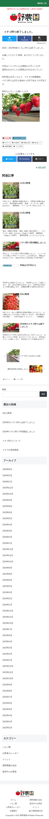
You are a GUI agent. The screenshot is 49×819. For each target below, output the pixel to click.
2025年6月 (7, 512)
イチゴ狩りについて (12, 441)
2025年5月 (7, 518)
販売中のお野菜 (10, 772)
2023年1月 (7, 660)
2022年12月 (8, 666)
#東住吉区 (26, 143)
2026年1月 (7, 482)
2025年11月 (8, 488)
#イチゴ (7, 143)
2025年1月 (7, 543)
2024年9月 (7, 568)
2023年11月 (8, 617)
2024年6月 (7, 580)
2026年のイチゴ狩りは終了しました (19, 422)
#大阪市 (16, 143)
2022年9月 (7, 685)
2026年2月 (7, 475)
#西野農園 (8, 146)
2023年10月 (8, 623)
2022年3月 (7, 722)
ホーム (13, 800)
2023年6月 (7, 635)
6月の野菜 (7, 413)
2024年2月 (7, 598)
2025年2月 (7, 537)
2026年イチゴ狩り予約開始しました (19, 431)
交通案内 (13, 811)
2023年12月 (8, 611)
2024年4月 (7, 592)
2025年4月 (7, 525)
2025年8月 (7, 506)
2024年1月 (7, 605)
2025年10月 (8, 494)
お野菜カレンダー (11, 753)
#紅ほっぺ (37, 143)
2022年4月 (7, 715)
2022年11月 (8, 672)
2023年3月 (7, 648)
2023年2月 (7, 654)
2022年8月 (7, 691)
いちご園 (8, 138)
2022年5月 (7, 709)
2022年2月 (7, 728)
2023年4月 (7, 641)
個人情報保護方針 (36, 811)
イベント (7, 759)
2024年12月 (8, 549)
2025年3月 (7, 531)
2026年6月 (7, 469)
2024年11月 (8, 555)
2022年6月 (7, 703)
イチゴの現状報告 (11, 450)
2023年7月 (7, 629)
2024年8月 (7, 574)
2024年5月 (7, 586)
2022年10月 (8, 678)
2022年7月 (7, 697)
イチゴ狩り (19, 146)
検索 (4, 389)
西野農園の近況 (20, 138)
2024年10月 (8, 562)
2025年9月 (7, 500)
